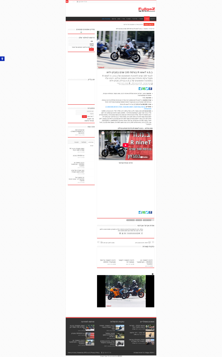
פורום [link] (119, 18)
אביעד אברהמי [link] (147, 83)
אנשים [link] (141, 18)
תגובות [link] (76, 142)
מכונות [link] (147, 18)
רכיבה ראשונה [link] (120, 83)
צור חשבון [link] (90, 119)
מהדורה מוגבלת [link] (130, 220)
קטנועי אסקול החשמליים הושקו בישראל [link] (109, 334)
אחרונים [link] (91, 142)
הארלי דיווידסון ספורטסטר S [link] (114, 106)
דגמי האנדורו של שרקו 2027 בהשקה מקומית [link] (77, 171)
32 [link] (132, 329)
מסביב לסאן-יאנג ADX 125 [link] (107, 242)
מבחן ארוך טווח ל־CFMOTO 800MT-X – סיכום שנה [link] (77, 131)
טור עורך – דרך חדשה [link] (137, 333)
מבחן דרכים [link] (138, 220)
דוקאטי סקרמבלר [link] (128, 106)
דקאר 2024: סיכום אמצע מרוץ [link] (143, 242)
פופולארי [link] (83, 142)
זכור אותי (89, 116)
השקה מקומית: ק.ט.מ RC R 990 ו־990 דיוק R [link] (77, 149)
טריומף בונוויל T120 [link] (139, 106)
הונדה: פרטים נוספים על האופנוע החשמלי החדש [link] (107, 342)
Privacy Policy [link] (95, 352)
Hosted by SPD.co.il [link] (83, 352)
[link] (2, 58)
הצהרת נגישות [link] (72, 352)
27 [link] (132, 343)
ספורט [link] (129, 18)
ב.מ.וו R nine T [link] (147, 220)
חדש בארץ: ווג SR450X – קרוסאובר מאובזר (131, 24)
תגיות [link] (91, 145)
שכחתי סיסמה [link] (89, 121)
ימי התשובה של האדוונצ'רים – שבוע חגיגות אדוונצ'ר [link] (76, 179)
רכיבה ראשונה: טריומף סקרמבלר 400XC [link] (108, 261)
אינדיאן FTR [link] (147, 108)
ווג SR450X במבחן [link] (78, 155)
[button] (152, 274)
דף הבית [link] (153, 18)
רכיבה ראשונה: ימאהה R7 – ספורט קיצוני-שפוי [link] (107, 327)
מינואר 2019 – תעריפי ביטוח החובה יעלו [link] (137, 326)
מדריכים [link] (135, 18)
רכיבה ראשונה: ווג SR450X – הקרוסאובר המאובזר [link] (145, 262)
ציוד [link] (124, 18)
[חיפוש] (67, 1)
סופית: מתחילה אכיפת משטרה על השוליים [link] (137, 340)
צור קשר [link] (114, 18)
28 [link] (134, 334)
